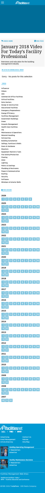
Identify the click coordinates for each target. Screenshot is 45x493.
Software (5, 179)
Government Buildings (9, 119)
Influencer (5, 88)
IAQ (2, 130)
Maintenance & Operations (11, 132)
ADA (2, 94)
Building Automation (9, 141)
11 (3, 210)
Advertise (13, 452)
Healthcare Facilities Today (10, 478)
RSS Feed (40, 41)
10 (38, 206)
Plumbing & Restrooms (10, 168)
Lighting (4, 163)
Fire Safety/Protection (10, 154)
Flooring (4, 157)
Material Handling (8, 135)
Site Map (25, 442)
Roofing (4, 174)
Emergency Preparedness (10, 110)
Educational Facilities (9, 108)
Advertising (4, 437)
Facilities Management (10, 116)
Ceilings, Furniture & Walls (11, 143)
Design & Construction (9, 105)
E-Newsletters (14, 450)
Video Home (8, 41)
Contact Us (26, 437)
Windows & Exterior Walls (11, 182)
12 (7, 210)
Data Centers (6, 102)
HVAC (3, 160)
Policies (25, 439)
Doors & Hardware (8, 146)
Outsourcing (5, 138)
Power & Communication (10, 171)
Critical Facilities (7, 99)
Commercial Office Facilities (12, 97)
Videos (3, 91)
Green (3, 121)
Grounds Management (9, 124)
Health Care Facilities (9, 127)
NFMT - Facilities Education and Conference (15, 479)
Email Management (7, 439)
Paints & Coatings (8, 165)
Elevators (4, 149)
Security (4, 176)
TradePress (14, 486)
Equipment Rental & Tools (11, 152)
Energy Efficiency (7, 113)
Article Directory (6, 442)
